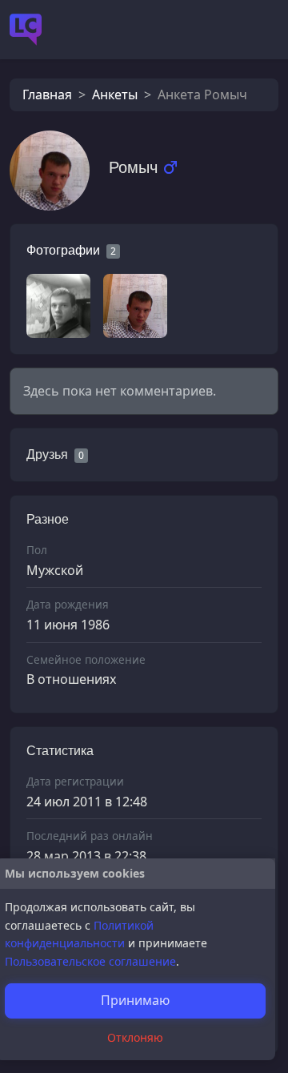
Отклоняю (135, 1037)
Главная (47, 94)
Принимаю (135, 1000)
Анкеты (115, 94)
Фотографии (63, 250)
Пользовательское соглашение (90, 961)
